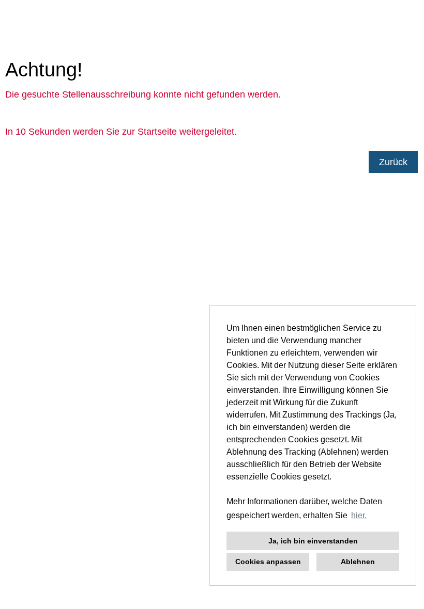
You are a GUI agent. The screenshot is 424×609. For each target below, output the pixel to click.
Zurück (393, 162)
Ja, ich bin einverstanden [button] (313, 541)
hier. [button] (359, 515)
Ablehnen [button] (358, 561)
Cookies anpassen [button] (268, 561)
